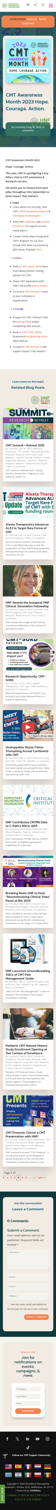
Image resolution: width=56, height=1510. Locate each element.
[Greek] (8, 1475)
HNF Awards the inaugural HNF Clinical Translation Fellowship (27, 604)
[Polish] (38, 1475)
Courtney (20, 127)
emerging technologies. (27, 216)
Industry (19, 538)
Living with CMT (30, 1062)
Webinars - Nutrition (27, 461)
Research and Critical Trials (29, 455)
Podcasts (10, 455)
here (39, 250)
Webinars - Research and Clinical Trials (26, 465)
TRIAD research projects (33, 211)
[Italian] (28, 1475)
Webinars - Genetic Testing (19, 458)
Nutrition (45, 452)
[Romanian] (47, 1475)
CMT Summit (23, 452)
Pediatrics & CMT (30, 985)
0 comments (33, 129)
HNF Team (28, 613)
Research (10, 616)
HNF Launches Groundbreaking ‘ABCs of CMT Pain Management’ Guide (28, 975)
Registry (38, 613)
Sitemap (35, 1499)
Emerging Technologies (17, 907)
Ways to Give (27, 1146)
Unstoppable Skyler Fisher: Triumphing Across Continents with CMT (27, 751)
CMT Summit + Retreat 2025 (25, 445)
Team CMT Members (26, 761)
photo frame (39, 286)
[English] (8, 1467)
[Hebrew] (18, 1475)
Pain (18, 985)
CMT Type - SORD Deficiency (33, 686)
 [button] (51, 5)
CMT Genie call (30, 267)
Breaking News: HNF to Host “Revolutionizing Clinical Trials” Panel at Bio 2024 (28, 897)
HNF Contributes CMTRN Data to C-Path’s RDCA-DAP (26, 824)
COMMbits (35, 1490)
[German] (47, 1467)
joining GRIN (23, 322)
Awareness (11, 452)
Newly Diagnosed (34, 21)
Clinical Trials (39, 535)
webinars (30, 222)
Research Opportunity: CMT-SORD (26, 678)
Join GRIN (2, 1494)
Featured (32, 19)
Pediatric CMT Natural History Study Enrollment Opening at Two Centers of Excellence (26, 1049)
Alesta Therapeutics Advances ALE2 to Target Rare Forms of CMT (27, 528)
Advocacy (37, 449)
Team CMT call (29, 332)
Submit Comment (36, 1317)
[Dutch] (38, 1467)
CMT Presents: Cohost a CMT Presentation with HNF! (25, 1134)
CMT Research (33, 347)
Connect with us (20, 1495)
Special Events (12, 1146)
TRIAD (28, 538)
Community (21, 1143)
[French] (28, 1467)
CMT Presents (32, 292)
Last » (41, 1177)
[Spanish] (18, 1467)
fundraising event (37, 337)
